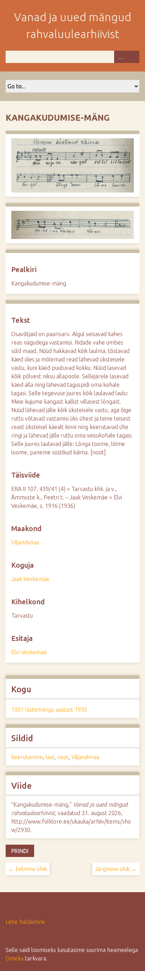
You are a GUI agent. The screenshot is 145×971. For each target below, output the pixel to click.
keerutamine (27, 757)
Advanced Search (120, 57)
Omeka (15, 958)
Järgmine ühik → (116, 869)
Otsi (133, 57)
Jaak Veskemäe (30, 579)
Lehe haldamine (25, 922)
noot (63, 757)
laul (50, 757)
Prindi (20, 851)
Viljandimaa (25, 542)
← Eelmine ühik (27, 869)
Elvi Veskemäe (29, 652)
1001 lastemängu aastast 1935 (49, 709)
